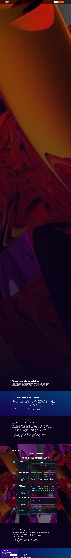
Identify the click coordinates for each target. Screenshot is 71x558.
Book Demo (61, 1)
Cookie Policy (10, 553)
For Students (40, 1)
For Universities (33, 1)
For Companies (26, 1)
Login (56, 1)
